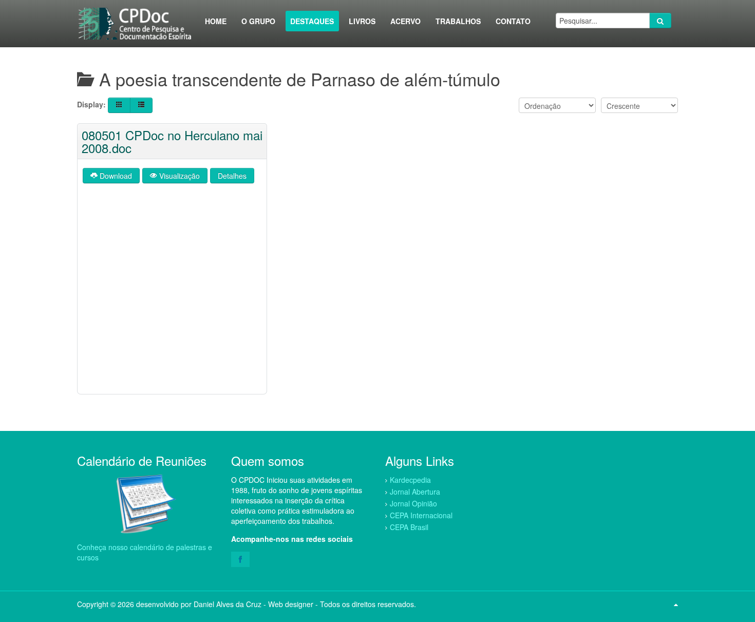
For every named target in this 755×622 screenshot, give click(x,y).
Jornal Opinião (413, 503)
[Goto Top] (676, 604)
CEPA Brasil (409, 527)
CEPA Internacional (421, 515)
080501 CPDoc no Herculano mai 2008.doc (172, 141)
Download (115, 176)
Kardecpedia (410, 480)
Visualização (178, 176)
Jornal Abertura (415, 491)
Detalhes (232, 176)
